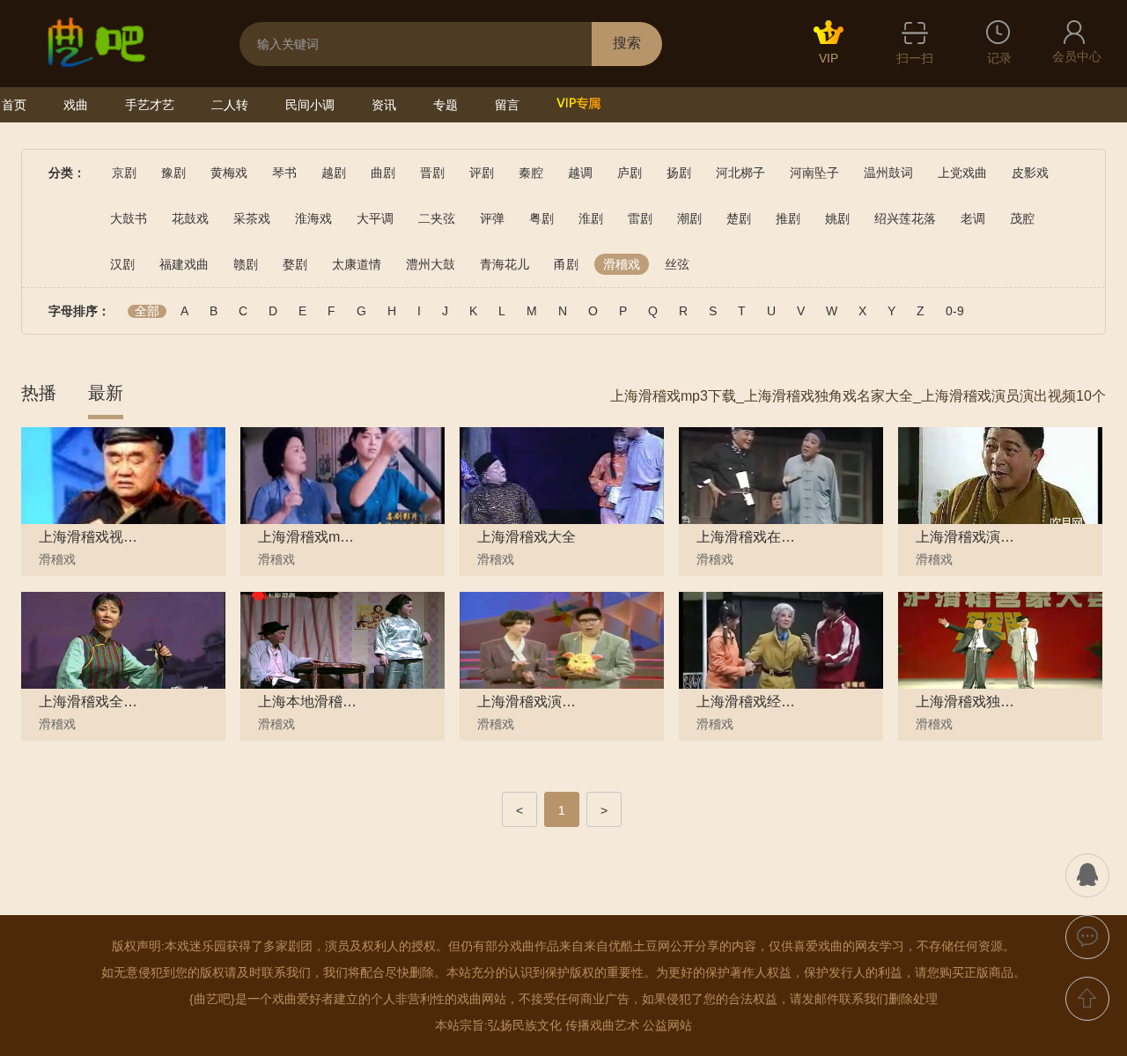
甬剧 (566, 264)
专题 (445, 105)
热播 (38, 393)
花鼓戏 (190, 218)
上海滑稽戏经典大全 (746, 702)
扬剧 (679, 173)
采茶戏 (251, 218)
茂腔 (1022, 218)
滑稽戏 (621, 264)
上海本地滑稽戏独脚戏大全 (308, 702)
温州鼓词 (888, 173)
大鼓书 (128, 218)
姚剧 (837, 218)
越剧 (333, 173)
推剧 (788, 218)
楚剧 (738, 218)
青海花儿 (504, 264)
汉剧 (122, 264)
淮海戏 (313, 218)
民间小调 (310, 105)
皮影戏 (1030, 173)
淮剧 (590, 218)
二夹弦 (436, 218)
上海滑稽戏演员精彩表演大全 (527, 702)
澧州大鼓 (430, 264)
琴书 (284, 173)
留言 (507, 105)
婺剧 (295, 264)
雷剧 (640, 218)
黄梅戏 (228, 173)
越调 (580, 173)
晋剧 (432, 173)
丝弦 (677, 264)
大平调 (375, 218)
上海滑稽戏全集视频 (89, 702)
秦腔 (531, 173)
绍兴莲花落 (905, 218)
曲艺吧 (212, 999)
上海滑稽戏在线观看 (746, 537)
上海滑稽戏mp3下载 (308, 537)
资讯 (384, 105)
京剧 (124, 173)
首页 (14, 105)
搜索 (627, 42)
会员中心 (1076, 56)
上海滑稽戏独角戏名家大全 (966, 702)
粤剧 (541, 218)
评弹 (492, 218)
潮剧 (689, 218)
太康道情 (356, 264)
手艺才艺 (149, 105)
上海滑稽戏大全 (526, 537)
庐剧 (629, 173)
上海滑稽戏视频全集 (89, 537)
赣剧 (245, 264)
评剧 (481, 173)
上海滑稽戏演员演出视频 (966, 537)
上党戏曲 (962, 173)
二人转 (229, 105)
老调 (973, 218)
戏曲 (75, 105)
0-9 (955, 311)
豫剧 (173, 173)
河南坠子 (814, 173)
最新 (105, 393)
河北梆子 (740, 173)
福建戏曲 (184, 264)
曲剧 (383, 173)
